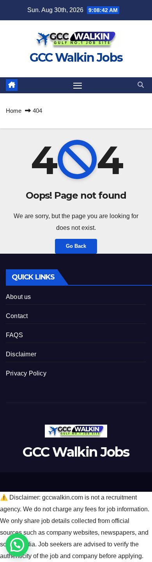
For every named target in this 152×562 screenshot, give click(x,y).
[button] (141, 85)
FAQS (14, 335)
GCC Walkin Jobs (76, 57)
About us (18, 296)
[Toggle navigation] (77, 85)
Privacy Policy (26, 373)
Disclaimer (21, 354)
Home (13, 110)
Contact (17, 316)
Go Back (76, 246)
